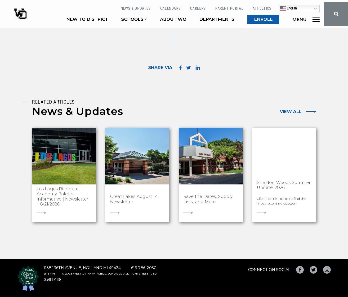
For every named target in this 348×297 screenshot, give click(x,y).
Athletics (262, 8)
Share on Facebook (180, 68)
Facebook (300, 270)
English (291, 8)
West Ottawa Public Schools (20, 14)
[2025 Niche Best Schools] (28, 278)
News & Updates (135, 8)
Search (336, 14)
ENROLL (263, 19)
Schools (132, 19)
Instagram (327, 270)
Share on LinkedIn (198, 68)
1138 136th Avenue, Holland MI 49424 (82, 268)
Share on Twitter (188, 68)
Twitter (313, 270)
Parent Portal (229, 8)
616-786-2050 (143, 268)
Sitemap (50, 273)
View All (291, 111)
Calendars (170, 8)
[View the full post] (64, 156)
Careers (197, 8)
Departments (216, 19)
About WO (173, 19)
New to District (87, 19)
